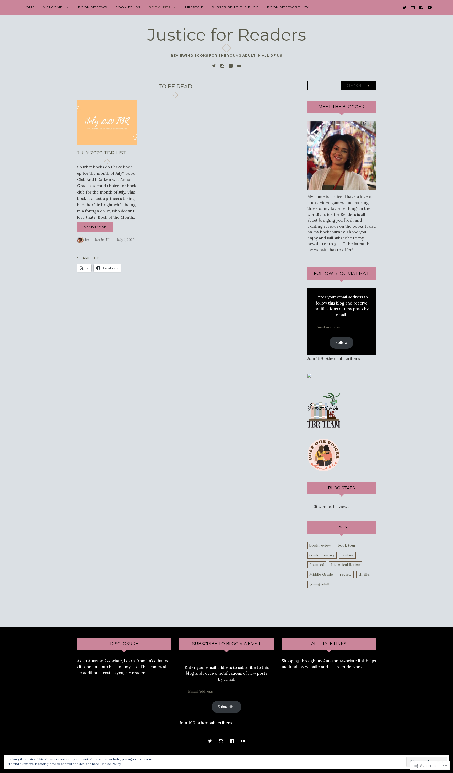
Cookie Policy (110, 764)
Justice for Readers (226, 34)
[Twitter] (404, 6)
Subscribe (226, 706)
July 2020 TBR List (101, 153)
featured (316, 564)
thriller (364, 574)
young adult (319, 584)
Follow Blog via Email (341, 273)
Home (29, 7)
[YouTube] (429, 6)
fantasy (347, 555)
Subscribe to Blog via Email (226, 643)
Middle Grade (321, 574)
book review (320, 545)
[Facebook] (421, 6)
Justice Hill (103, 240)
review (346, 574)
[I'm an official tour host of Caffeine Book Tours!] (309, 375)
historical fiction (345, 564)
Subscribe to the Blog (235, 7)
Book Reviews (92, 7)
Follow (341, 342)
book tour (347, 545)
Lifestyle (194, 7)
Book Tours (127, 7)
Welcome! (53, 7)
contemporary (322, 555)
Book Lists (159, 7)
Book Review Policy (288, 7)
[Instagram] (413, 6)
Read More (95, 227)
